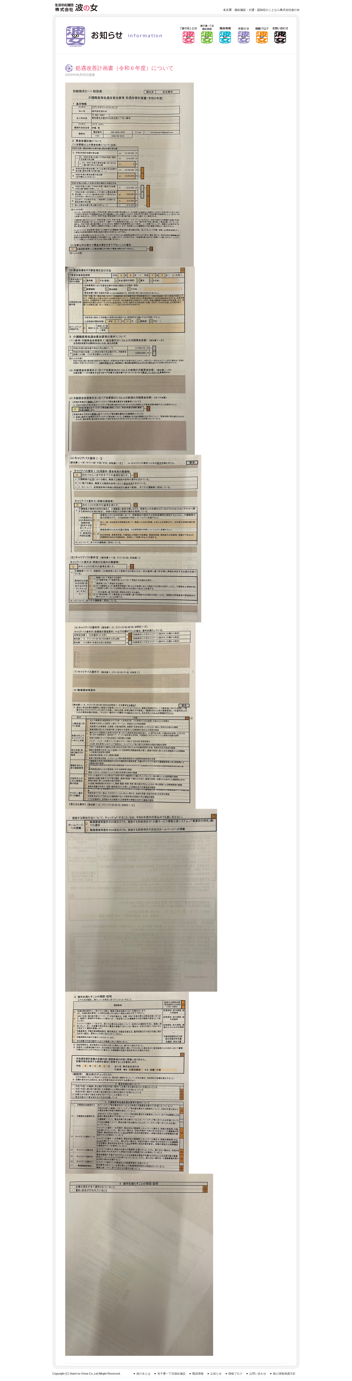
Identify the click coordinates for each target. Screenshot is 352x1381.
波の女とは (143, 1373)
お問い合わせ (257, 1373)
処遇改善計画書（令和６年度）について (125, 68)
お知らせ (216, 1373)
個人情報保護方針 (284, 1373)
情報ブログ (235, 1373)
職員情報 (198, 1373)
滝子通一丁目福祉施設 (171, 1373)
